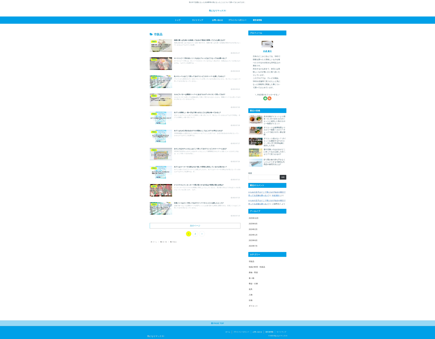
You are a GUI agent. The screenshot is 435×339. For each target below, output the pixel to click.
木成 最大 (267, 51)
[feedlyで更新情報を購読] (265, 98)
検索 (250, 173)
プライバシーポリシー (241, 332)
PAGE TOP (218, 323)
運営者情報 (269, 332)
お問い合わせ (257, 332)
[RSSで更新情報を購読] (269, 98)
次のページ (195, 226)
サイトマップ (281, 332)
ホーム (227, 332)
